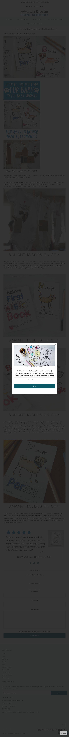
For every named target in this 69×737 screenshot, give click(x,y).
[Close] (55, 345)
